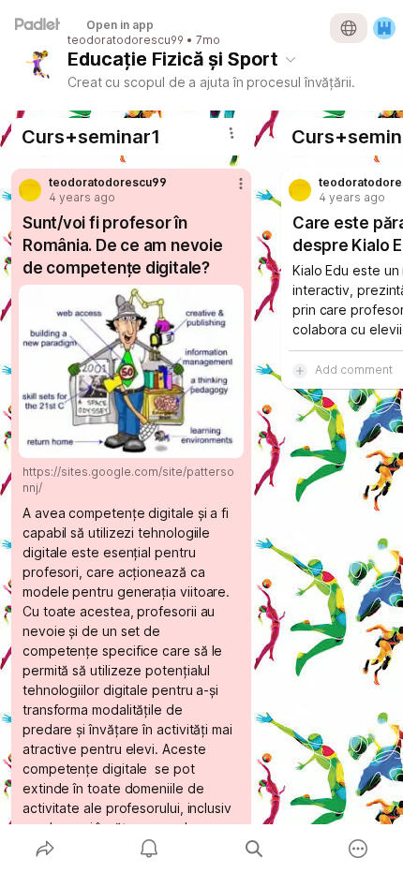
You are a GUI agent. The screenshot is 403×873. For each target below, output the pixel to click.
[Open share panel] (45, 848)
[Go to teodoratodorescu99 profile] (30, 190)
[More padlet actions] (359, 848)
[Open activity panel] (150, 848)
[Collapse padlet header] (290, 59)
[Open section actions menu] (231, 133)
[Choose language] (348, 28)
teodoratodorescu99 (125, 40)
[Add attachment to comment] (300, 370)
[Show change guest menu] (384, 28)
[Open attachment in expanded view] (131, 371)
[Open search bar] (254, 848)
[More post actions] (228, 191)
